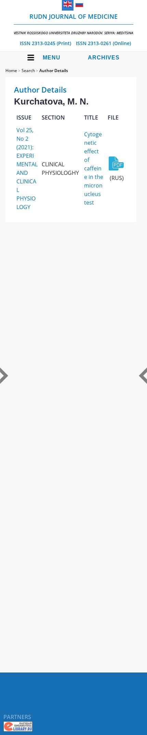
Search (28, 70)
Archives (104, 57)
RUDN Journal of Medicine (73, 23)
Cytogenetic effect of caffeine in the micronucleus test (93, 168)
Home (11, 70)
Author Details (53, 70)
